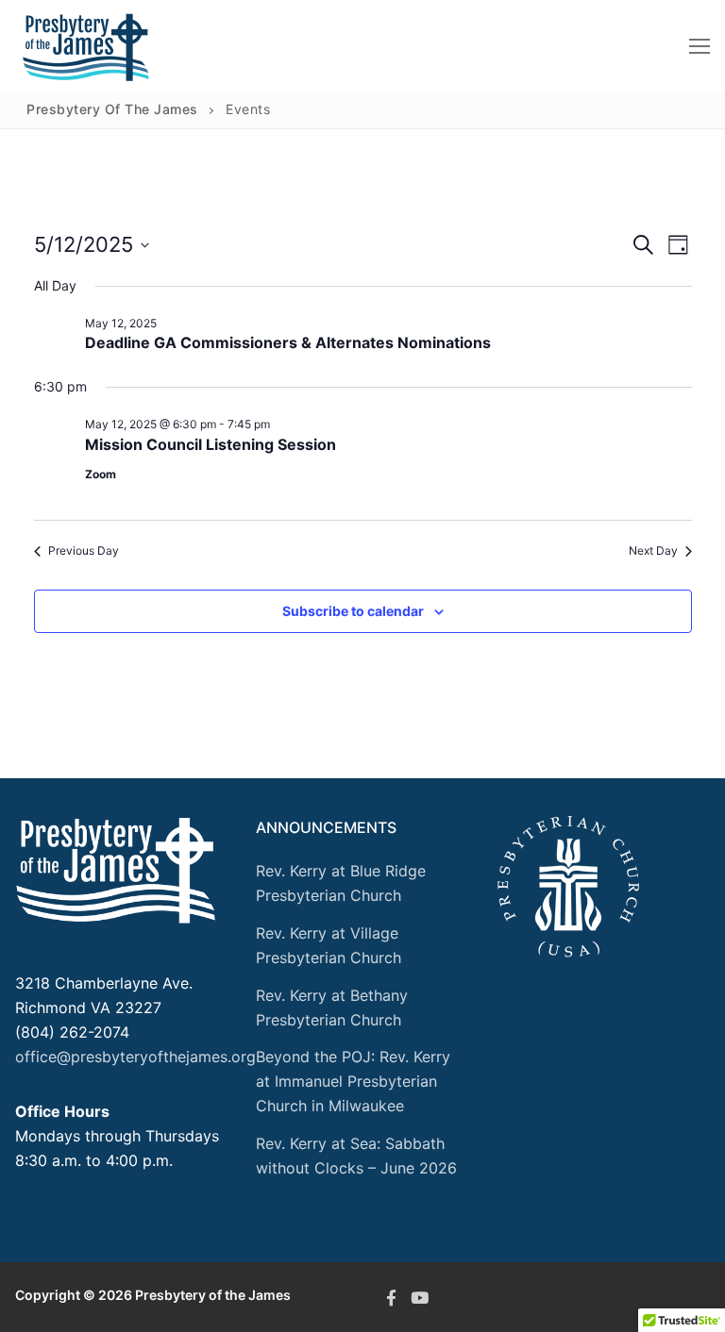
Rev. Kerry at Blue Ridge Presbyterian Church (341, 883)
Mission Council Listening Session (210, 444)
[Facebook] (390, 1297)
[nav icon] (699, 45)
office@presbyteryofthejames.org (135, 1056)
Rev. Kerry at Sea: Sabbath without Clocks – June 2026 (356, 1155)
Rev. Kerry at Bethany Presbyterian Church (332, 1007)
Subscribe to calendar (353, 611)
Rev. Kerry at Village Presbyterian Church (328, 945)
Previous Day (83, 550)
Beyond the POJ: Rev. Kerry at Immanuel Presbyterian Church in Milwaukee (353, 1081)
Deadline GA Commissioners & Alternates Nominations (288, 342)
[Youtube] (419, 1297)
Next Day (653, 550)
